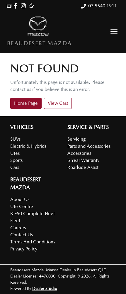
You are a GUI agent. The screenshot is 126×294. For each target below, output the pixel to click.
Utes (15, 153)
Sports (16, 160)
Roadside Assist (82, 167)
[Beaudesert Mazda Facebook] (17, 6)
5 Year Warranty (83, 160)
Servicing (76, 139)
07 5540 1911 (102, 6)
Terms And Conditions (32, 242)
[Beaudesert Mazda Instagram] (24, 6)
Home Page (26, 103)
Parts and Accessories (88, 146)
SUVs (15, 139)
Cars (14, 167)
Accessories (79, 153)
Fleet (15, 220)
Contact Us (21, 234)
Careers (18, 227)
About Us (19, 199)
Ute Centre (21, 206)
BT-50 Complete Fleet (32, 213)
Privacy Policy (23, 249)
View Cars (58, 103)
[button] (114, 31)
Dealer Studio (44, 288)
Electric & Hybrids (28, 146)
